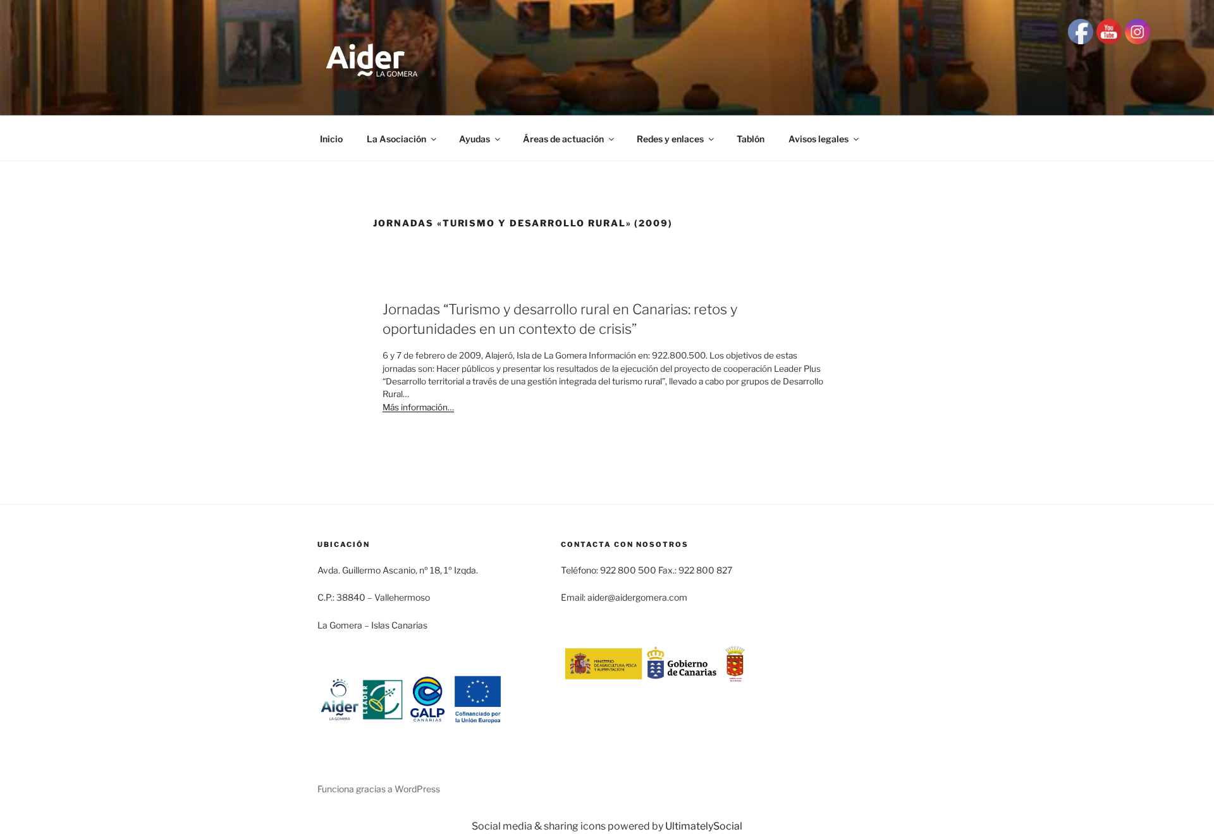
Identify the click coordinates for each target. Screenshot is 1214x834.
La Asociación (396, 138)
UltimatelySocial (703, 826)
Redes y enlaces (670, 138)
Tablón (750, 138)
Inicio (331, 138)
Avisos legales (818, 138)
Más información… (418, 407)
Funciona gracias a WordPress (378, 788)
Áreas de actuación (563, 138)
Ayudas (474, 138)
